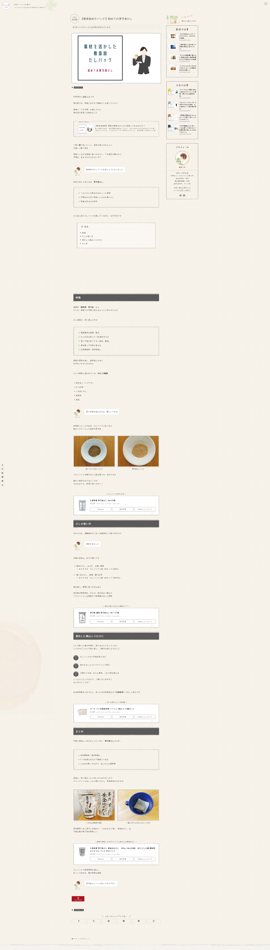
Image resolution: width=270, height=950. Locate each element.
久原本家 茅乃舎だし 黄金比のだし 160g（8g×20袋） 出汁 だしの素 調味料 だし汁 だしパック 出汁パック (122, 849)
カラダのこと (78, 87)
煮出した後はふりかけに (92, 240)
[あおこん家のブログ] (6, 6)
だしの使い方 (87, 236)
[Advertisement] (116, 270)
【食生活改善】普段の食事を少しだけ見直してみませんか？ (120, 126)
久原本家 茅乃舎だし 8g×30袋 (102, 500)
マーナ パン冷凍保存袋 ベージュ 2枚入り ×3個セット (112, 709)
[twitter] (180, 195)
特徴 (84, 233)
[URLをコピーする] (154, 921)
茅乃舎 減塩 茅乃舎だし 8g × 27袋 (104, 613)
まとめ (85, 243)
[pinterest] (184, 195)
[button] (79, 921)
